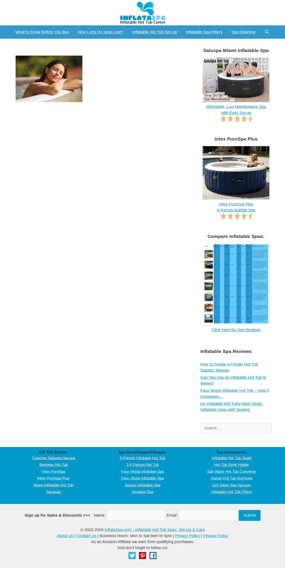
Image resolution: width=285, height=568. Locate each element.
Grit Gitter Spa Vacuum (231, 485)
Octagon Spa (142, 492)
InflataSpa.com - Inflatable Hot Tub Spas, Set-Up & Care (155, 530)
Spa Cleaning (243, 32)
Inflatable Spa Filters (204, 32)
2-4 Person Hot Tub (142, 465)
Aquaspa (53, 492)
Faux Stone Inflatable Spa (142, 478)
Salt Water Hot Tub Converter (231, 471)
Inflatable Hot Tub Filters (231, 492)
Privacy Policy (187, 536)
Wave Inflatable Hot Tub (53, 485)
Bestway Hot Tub (53, 465)
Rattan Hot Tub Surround (231, 478)
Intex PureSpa (53, 471)
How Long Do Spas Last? (100, 32)
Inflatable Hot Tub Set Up (154, 32)
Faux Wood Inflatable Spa (142, 471)
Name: (100, 515)
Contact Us (86, 536)
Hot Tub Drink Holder (231, 465)
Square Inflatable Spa (142, 485)
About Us (65, 536)
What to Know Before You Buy (42, 32)
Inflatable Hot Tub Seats (232, 458)
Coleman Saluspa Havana (53, 458)
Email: (172, 515)
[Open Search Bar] (267, 32)
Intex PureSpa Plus (53, 478)
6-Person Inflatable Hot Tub (142, 458)
